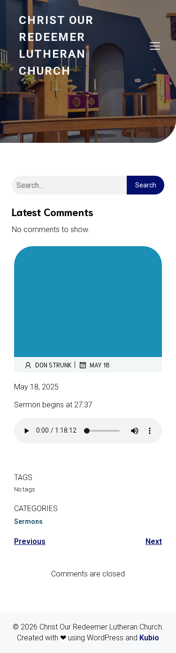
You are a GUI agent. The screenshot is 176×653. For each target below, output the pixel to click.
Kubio (149, 637)
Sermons (28, 521)
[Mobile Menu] (155, 46)
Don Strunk (53, 365)
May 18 (100, 365)
